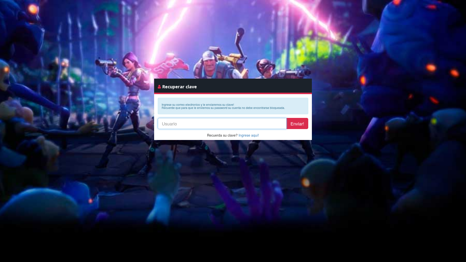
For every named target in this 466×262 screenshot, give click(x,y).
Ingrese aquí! (249, 135)
